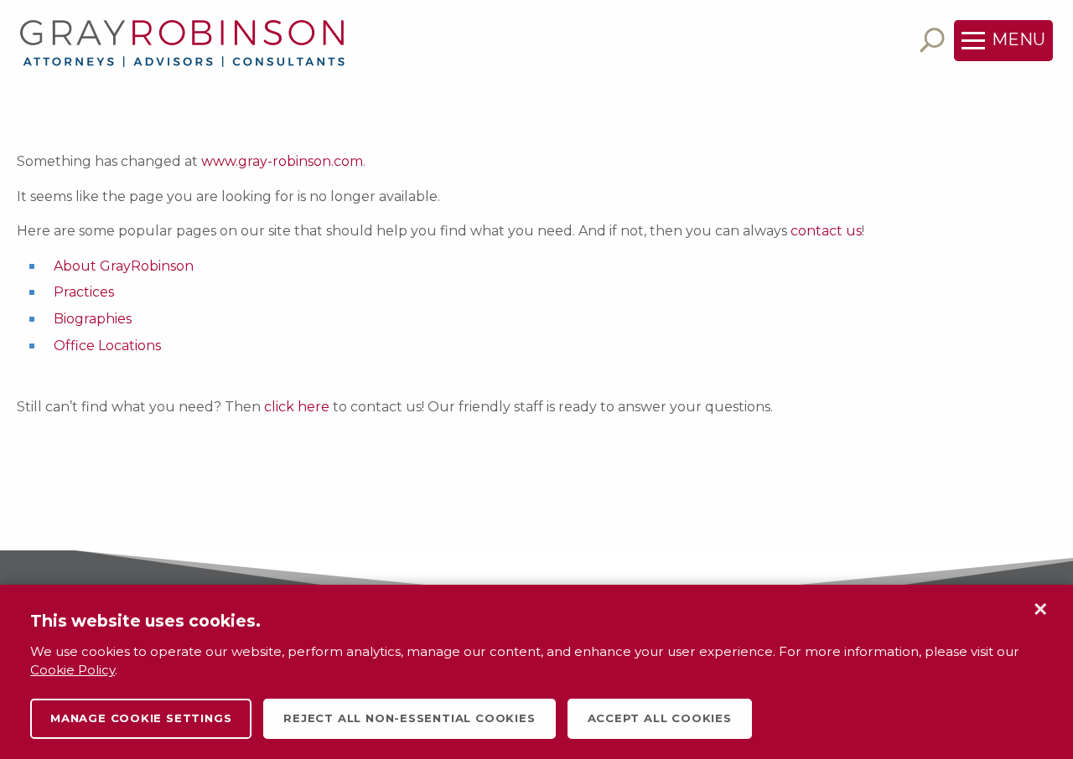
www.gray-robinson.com (282, 161)
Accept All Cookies (660, 718)
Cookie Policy (72, 670)
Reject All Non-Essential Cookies (409, 718)
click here (296, 407)
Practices (84, 292)
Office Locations (107, 346)
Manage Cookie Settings (140, 718)
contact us (826, 231)
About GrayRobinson (124, 266)
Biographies (93, 319)
